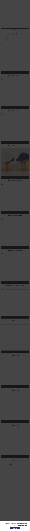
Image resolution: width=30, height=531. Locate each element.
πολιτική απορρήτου (22, 525)
